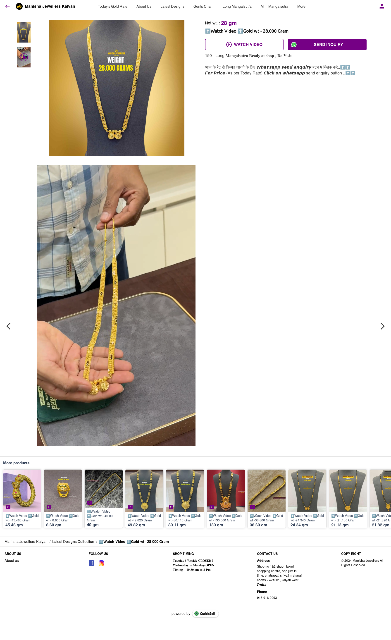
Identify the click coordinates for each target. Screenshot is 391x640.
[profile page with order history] (381, 6)
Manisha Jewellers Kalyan (50, 6)
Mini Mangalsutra (274, 6)
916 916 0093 (267, 597)
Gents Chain (203, 6)
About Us (143, 6)
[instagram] (101, 563)
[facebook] (91, 563)
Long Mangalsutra (237, 6)
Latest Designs (172, 6)
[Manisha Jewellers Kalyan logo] (19, 6)
